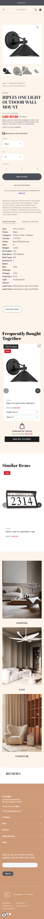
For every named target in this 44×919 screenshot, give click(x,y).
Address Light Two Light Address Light (20, 532)
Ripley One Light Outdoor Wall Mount (20, 403)
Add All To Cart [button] (22, 439)
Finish (4, 138)
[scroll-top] (39, 907)
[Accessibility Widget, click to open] (4, 915)
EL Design (25, 894)
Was (18, 434)
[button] (3, 9)
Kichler (8, 400)
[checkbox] (39, 345)
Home (4, 83)
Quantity (5, 164)
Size (3, 152)
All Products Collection (16, 83)
